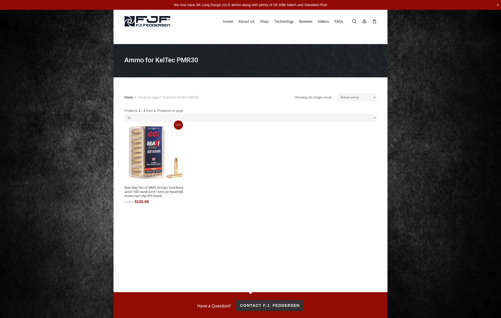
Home (128, 97)
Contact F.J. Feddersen (270, 305)
